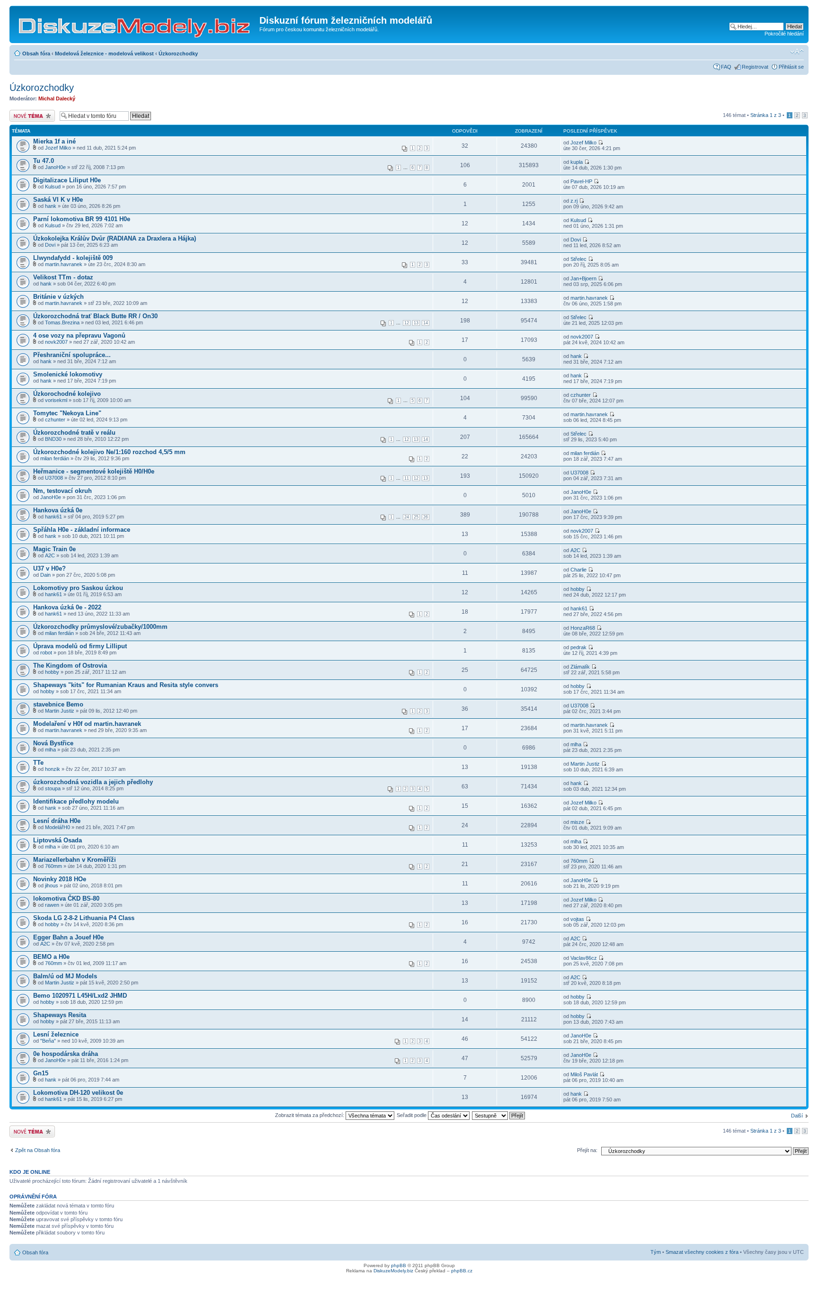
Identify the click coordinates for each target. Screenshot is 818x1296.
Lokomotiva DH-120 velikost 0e (78, 1092)
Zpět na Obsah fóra (37, 1150)
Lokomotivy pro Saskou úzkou (78, 587)
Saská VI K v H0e (58, 199)
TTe (38, 762)
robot (46, 652)
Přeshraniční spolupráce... (72, 354)
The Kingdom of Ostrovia (70, 665)
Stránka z (765, 115)
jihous (51, 885)
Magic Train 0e (54, 549)
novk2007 (56, 342)
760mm (53, 866)
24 (406, 517)
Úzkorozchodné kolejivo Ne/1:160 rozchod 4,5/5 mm (109, 452)
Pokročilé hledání (784, 33)
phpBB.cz (461, 1270)
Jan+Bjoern (583, 278)
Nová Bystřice (53, 743)
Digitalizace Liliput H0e (67, 180)
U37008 (54, 478)
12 (406, 323)
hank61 (53, 516)
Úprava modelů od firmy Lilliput (80, 646)
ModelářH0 (57, 827)
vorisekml (56, 400)
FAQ (726, 67)
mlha (50, 749)
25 (416, 517)
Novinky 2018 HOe (59, 879)
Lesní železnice (56, 1034)
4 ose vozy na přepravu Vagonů (79, 335)
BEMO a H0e (51, 956)
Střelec (578, 259)
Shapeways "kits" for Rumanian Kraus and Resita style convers (125, 684)
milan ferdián (54, 458)
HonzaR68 (582, 628)
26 (425, 517)
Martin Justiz (59, 711)
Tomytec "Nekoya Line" (67, 413)
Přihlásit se (791, 67)
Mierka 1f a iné (54, 141)
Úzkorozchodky (178, 53)
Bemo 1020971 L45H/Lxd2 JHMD (80, 995)
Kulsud (53, 186)
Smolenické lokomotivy (67, 374)
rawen (52, 905)
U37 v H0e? (49, 568)
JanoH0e (55, 167)
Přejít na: (587, 1150)
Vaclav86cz (583, 958)
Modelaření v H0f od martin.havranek (87, 723)
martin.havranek (63, 264)
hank (50, 206)
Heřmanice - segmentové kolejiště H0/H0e (93, 471)
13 (416, 323)
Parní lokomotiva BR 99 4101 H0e (81, 219)
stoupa (53, 788)
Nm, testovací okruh (62, 490)
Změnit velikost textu (797, 51)
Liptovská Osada (57, 840)
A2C (50, 555)
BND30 (53, 439)
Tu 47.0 (43, 160)
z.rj (574, 201)
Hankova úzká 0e (57, 510)
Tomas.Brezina (62, 322)
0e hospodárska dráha (65, 1053)
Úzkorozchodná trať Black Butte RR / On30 (95, 316)
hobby (577, 589)
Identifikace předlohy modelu (76, 801)
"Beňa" (48, 1041)
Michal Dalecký (56, 98)
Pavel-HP (581, 181)
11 (406, 478)
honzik (52, 769)
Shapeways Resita (59, 1015)
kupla (576, 162)
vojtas (577, 919)
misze (577, 822)
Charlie (578, 569)
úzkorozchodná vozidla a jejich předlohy (93, 782)
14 (425, 323)
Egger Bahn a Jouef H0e (68, 937)
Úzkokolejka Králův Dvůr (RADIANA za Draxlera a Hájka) (114, 238)
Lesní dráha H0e (56, 820)
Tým (655, 1252)
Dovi (50, 245)
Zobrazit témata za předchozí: (310, 1115)
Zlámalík (580, 667)
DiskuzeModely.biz (393, 1270)
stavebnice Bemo (58, 704)
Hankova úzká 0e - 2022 (67, 607)
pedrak (578, 647)
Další (797, 1115)
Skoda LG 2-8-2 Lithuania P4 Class (83, 917)
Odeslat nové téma (31, 113)
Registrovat (755, 67)
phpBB (398, 1265)
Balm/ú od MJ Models (65, 976)
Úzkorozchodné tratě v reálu (74, 432)
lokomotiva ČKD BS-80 (66, 898)
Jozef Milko (58, 148)
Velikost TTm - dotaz (63, 277)
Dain (45, 575)
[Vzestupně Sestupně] (499, 1115)
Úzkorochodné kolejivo (67, 393)
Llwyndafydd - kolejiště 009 (73, 257)
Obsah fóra (36, 53)
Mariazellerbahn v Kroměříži (74, 859)
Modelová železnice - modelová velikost (104, 53)
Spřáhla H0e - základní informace (81, 529)
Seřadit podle (412, 1115)
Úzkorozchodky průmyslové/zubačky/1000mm (100, 626)
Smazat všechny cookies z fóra (702, 1252)
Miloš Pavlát (584, 1074)
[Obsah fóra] (135, 23)
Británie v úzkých (58, 296)
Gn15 (40, 1073)
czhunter (580, 395)
